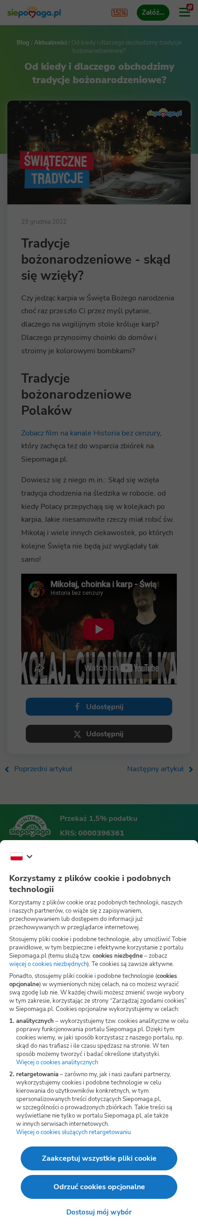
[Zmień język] (21, 856)
